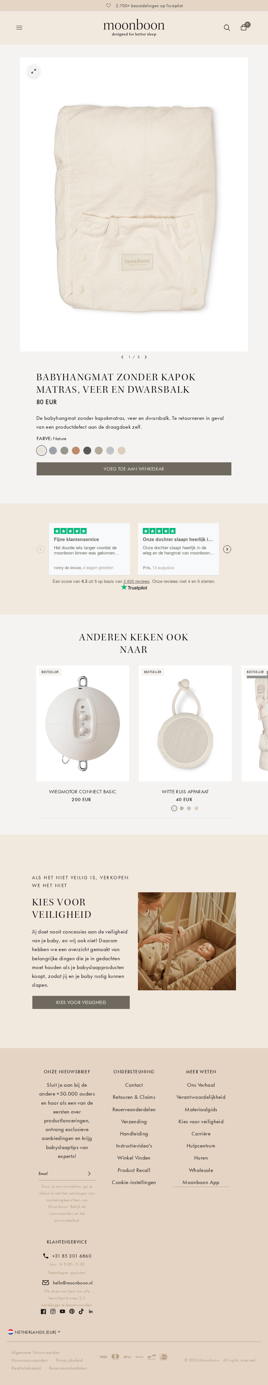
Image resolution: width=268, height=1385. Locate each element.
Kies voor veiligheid (201, 1121)
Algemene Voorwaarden (35, 1352)
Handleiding (134, 1133)
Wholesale (201, 1170)
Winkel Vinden (133, 1157)
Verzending (134, 1121)
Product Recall (134, 1170)
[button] (81, 1002)
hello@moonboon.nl (73, 1282)
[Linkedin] (90, 1311)
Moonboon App (200, 1182)
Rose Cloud (121, 450)
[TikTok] (81, 1311)
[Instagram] (53, 1311)
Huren (201, 1157)
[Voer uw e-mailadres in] (89, 1173)
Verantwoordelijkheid (201, 1096)
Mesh (133, 450)
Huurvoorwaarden (29, 1360)
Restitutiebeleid (26, 1368)
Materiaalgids (201, 1109)
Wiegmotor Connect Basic (83, 791)
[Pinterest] (72, 1311)
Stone (87, 450)
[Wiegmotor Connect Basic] (82, 724)
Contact (134, 1084)
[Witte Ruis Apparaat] (185, 724)
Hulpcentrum (201, 1145)
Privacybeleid (69, 1360)
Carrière (201, 1133)
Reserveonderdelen (134, 1109)
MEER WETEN (201, 1071)
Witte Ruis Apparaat (185, 791)
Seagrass (64, 450)
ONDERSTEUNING (133, 1071)
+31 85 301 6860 (72, 1256)
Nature (41, 450)
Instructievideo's (134, 1145)
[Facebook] (43, 1311)
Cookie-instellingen (134, 1182)
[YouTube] (62, 1311)
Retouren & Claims (134, 1096)
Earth (98, 450)
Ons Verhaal (201, 1084)
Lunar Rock (110, 450)
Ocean (53, 450)
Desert (76, 450)
